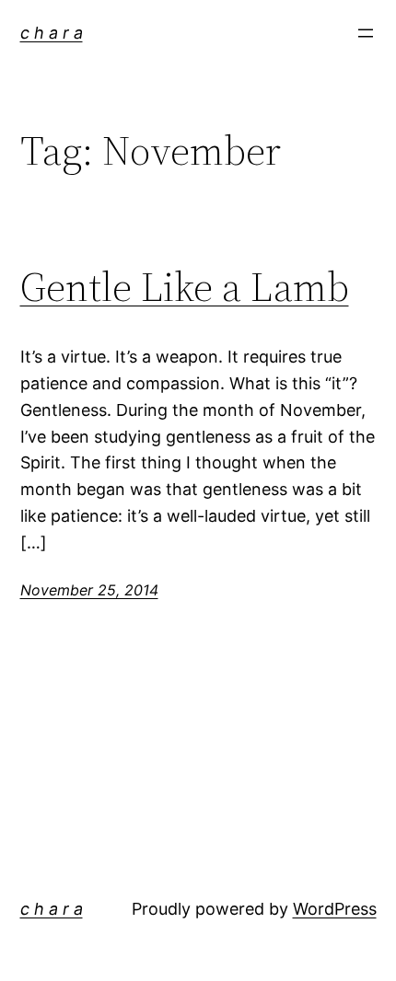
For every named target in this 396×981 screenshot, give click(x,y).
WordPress (335, 908)
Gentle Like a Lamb (184, 287)
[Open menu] (366, 33)
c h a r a (51, 32)
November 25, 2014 (89, 590)
